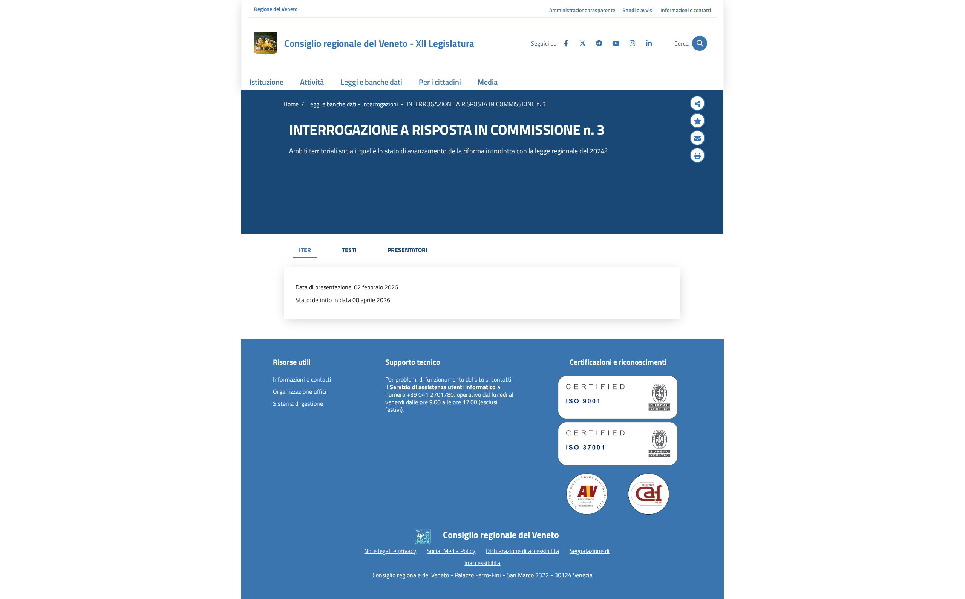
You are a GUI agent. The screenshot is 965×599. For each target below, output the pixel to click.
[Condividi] (697, 103)
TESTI (349, 249)
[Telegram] (599, 43)
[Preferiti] (697, 121)
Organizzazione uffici (299, 392)
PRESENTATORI (407, 249)
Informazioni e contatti (685, 10)
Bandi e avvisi (637, 10)
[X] (582, 43)
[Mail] (697, 138)
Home (291, 103)
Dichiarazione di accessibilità (522, 550)
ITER (305, 249)
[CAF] (648, 493)
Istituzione (266, 82)
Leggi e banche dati (371, 82)
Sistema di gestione (298, 404)
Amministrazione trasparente (582, 10)
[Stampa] (697, 155)
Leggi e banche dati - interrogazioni (352, 103)
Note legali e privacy (390, 550)
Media (488, 82)
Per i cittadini (440, 82)
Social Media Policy (451, 550)
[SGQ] (618, 397)
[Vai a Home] (265, 43)
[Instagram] (632, 43)
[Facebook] (565, 43)
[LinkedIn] (648, 43)
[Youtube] (615, 43)
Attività (312, 82)
